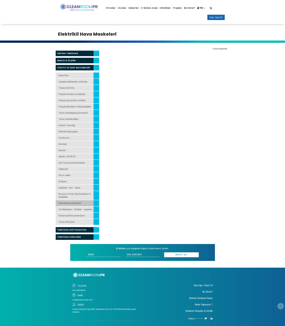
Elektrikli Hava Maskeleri (70, 203)
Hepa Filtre (64, 75)
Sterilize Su (64, 138)
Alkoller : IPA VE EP (67, 156)
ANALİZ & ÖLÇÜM (66, 60)
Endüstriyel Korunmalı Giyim (72, 215)
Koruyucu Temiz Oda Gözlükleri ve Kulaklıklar (75, 195)
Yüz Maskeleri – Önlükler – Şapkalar (75, 209)
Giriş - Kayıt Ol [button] (216, 17)
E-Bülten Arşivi (149, 8)
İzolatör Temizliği (67, 125)
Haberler (133, 8)
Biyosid (62, 150)
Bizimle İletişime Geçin (201, 298)
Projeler (177, 8)
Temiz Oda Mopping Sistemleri (73, 113)
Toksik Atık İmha (66, 88)
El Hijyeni (63, 181)
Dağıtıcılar (63, 169)
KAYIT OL (181, 255)
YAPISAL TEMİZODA (67, 53)
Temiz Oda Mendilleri (69, 119)
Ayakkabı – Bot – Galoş (69, 188)
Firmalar (111, 8)
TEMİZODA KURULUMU (69, 237)
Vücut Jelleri (65, 175)
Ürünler (122, 8)
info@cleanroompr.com (82, 300)
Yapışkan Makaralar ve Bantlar (73, 81)
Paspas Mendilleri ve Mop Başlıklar (75, 106)
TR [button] (201, 8)
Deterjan (63, 144)
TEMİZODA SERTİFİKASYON (71, 230)
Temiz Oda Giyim (67, 222)
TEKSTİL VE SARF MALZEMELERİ (73, 67)
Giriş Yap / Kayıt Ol (203, 285)
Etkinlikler (165, 8)
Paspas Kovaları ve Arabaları (72, 94)
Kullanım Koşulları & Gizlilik (199, 311)
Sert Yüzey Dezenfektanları (72, 163)
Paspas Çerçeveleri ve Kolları (72, 100)
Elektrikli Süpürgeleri (68, 131)
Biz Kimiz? (189, 8)
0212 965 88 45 (78, 290)
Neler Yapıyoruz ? (204, 304)
